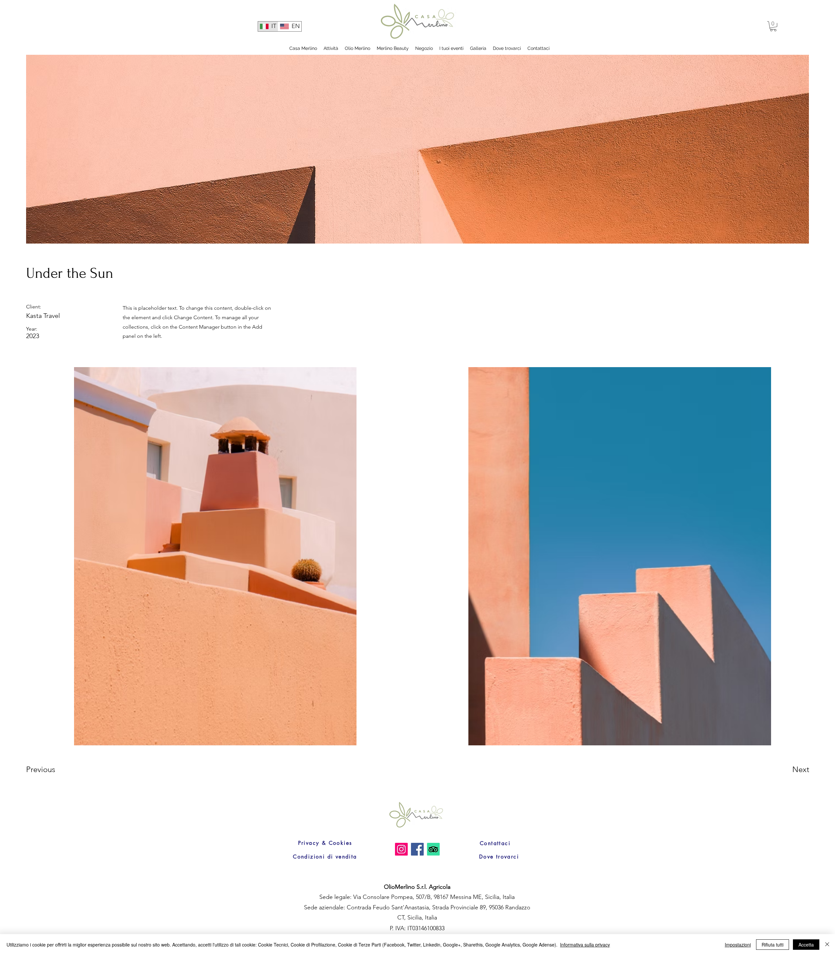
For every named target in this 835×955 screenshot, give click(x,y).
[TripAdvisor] (433, 849)
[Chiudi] (827, 944)
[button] (773, 26)
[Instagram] (401, 849)
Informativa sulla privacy (585, 944)
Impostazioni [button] (738, 944)
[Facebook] (417, 849)
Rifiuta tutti (772, 944)
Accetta (806, 944)
